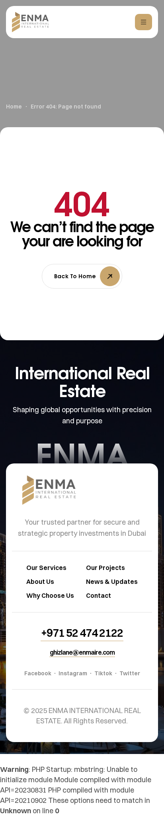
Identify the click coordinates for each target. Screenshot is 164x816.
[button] (82, 632)
